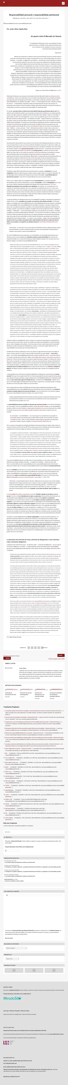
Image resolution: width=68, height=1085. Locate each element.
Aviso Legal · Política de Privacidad (11, 1010)
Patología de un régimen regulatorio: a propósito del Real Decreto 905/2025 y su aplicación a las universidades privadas (33, 867)
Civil (34, 18)
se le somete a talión (23, 605)
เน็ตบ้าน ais (8, 771)
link (6, 813)
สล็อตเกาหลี (8, 799)
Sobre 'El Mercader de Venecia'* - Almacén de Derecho (18, 748)
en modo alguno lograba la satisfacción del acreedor (33, 410)
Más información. (9, 938)
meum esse (50, 568)
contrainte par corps (15, 419)
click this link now (9, 776)
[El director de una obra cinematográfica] (26, 689)
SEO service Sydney (10, 781)
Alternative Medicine (10, 808)
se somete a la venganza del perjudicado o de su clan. (41, 603)
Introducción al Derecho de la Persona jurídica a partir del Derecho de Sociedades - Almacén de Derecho (30, 728)
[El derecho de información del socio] (11, 689)
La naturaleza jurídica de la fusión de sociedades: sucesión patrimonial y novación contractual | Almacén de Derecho (33, 711)
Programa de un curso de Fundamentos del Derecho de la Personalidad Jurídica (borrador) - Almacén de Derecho (32, 722)
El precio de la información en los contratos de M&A (39, 694)
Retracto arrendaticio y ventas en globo (14, 881)
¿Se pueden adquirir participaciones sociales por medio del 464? (20, 862)
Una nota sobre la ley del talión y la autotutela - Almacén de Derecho (21, 717)
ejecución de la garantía (28, 148)
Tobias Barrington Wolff (32, 448)
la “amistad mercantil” (56, 378)
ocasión (24, 152)
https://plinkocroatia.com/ (11, 762)
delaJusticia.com (13, 1063)
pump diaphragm (9, 790)
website (7, 804)
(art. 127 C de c (52, 184)
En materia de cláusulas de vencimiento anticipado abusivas (56, 694)
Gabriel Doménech (8, 879)
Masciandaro (34, 156)
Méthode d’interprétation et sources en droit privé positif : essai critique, (24, 477)
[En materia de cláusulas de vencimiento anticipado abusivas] (56, 689)
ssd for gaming (9, 818)
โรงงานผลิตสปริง (9, 758)
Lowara (7, 794)
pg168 (6, 767)
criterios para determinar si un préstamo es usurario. (47, 152)
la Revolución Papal (37, 126)
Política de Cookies (24, 1010)
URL (6, 753)
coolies (36, 434)
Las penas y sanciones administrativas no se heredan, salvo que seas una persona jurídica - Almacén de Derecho (32, 744)
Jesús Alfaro (23, 18)
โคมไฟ (7, 785)
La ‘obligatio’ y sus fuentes (51, 246)
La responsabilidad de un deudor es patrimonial (18, 494)
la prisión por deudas (42, 404)
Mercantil (44, 18)
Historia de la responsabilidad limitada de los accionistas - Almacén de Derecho (24, 733)
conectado (16, 825)
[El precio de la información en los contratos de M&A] (41, 689)
